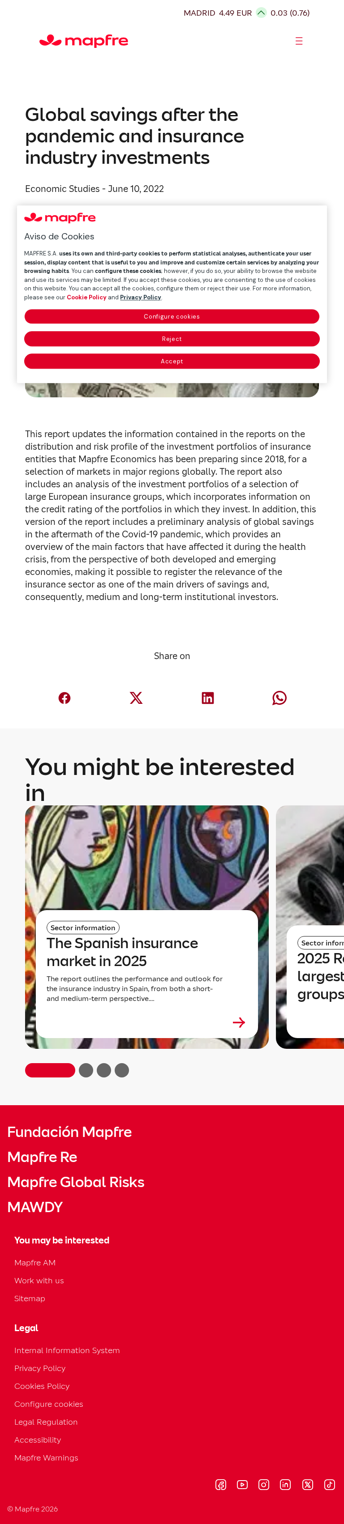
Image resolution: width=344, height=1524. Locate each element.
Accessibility (37, 1440)
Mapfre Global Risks (75, 1182)
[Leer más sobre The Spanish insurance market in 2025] (147, 1022)
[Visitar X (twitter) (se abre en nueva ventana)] (307, 1486)
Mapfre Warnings (46, 1457)
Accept (172, 362)
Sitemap (29, 1298)
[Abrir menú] (299, 41)
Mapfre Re (42, 1157)
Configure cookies (172, 317)
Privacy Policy (39, 1368)
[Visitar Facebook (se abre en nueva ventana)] (221, 1486)
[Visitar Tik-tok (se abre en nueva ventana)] (329, 1486)
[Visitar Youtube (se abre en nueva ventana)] (242, 1486)
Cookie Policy (87, 297)
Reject (172, 339)
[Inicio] (43, 41)
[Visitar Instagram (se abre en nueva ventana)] (264, 1486)
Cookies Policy (41, 1386)
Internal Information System (67, 1350)
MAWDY (35, 1207)
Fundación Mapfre (69, 1132)
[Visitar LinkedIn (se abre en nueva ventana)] (285, 1486)
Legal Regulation (46, 1422)
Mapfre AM (35, 1262)
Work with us (39, 1280)
